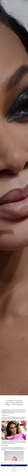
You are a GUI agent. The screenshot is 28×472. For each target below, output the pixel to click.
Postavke (14, 469)
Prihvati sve (14, 465)
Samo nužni (14, 467)
